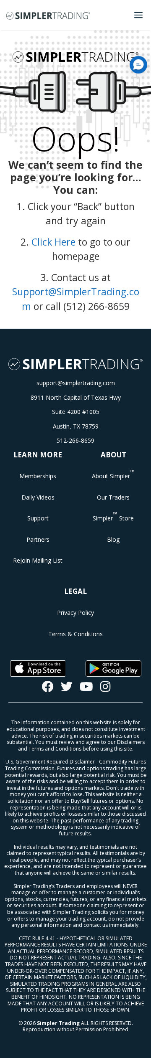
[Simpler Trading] (48, 15)
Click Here (53, 242)
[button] (138, 65)
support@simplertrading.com (75, 383)
